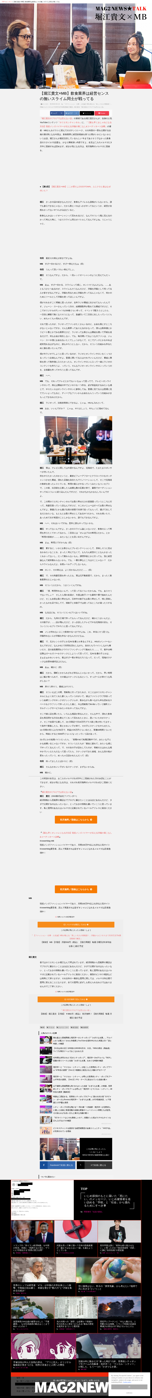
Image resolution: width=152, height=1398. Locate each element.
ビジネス (45, 104)
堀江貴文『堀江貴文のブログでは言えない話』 (89, 107)
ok (129, 1387)
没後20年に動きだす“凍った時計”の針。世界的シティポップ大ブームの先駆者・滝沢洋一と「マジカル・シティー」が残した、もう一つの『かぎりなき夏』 (107, 1364)
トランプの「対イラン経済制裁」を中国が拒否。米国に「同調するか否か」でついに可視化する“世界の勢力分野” (31, 1247)
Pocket (102, 113)
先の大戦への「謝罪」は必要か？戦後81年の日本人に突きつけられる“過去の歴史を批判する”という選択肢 (75, 1323)
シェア (54, 113)
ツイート (87, 113)
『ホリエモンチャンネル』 (70, 122)
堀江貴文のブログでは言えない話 (57, 792)
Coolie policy (127, 1382)
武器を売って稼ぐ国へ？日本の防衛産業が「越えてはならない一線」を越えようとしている (75, 1247)
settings (129, 1393)
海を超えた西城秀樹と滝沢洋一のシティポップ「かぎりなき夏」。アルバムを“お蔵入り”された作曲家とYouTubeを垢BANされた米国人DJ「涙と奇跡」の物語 (82, 1041)
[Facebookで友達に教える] (57, 1162)
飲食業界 (85, 1027)
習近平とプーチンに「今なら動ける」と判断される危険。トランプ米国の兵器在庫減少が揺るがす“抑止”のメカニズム (118, 1323)
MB (43, 1027)
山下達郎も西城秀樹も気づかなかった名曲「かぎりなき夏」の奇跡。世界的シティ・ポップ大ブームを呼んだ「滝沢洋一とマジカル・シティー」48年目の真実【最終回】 (82, 1089)
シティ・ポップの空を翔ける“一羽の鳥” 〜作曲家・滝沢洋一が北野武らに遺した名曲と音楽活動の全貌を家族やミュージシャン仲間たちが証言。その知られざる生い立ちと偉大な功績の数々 (82, 1110)
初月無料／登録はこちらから (74, 819)
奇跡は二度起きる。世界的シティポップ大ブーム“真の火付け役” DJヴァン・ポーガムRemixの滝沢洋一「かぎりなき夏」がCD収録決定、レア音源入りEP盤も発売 (82, 1099)
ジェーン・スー (63, 1027)
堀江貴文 (75, 1027)
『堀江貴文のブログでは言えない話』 (57, 118)
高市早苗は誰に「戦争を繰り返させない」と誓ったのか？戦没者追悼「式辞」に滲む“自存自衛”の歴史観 (118, 1247)
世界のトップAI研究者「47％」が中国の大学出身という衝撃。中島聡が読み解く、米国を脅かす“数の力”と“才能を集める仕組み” (42, 1288)
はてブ (69, 113)
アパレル (51, 1027)
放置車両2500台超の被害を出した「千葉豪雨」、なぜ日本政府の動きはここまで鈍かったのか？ (31, 1323)
